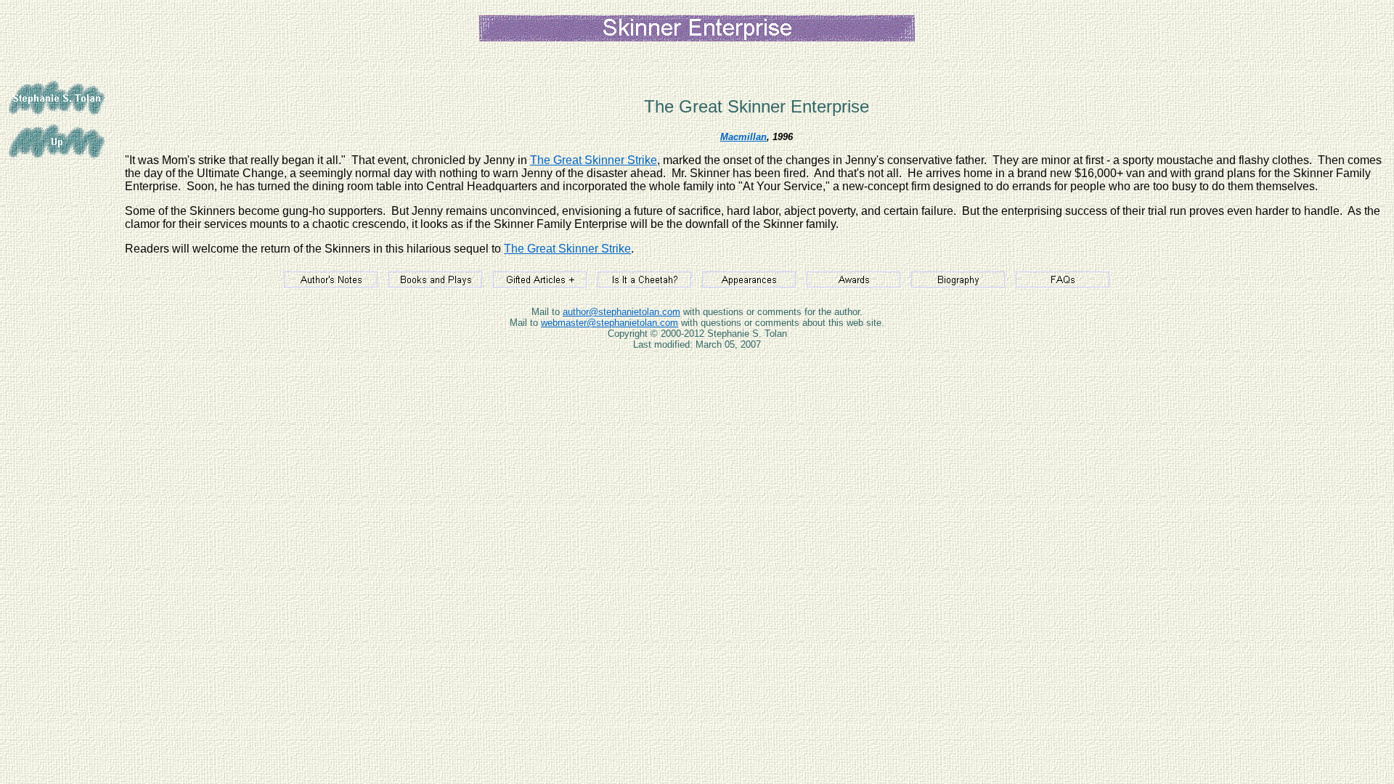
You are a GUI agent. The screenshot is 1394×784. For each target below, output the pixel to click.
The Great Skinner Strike (593, 160)
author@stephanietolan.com (621, 311)
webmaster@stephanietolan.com (609, 322)
